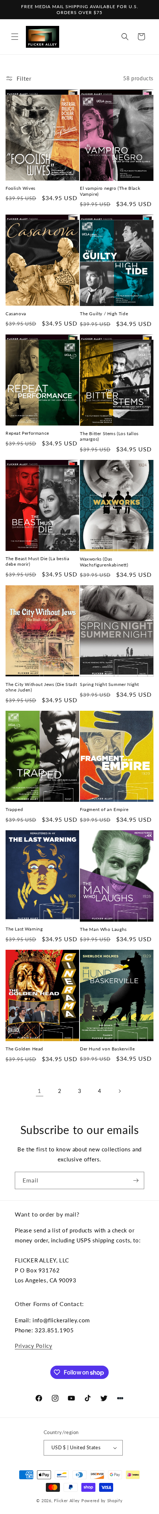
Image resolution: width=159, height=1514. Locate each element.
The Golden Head (24, 1049)
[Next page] (119, 1091)
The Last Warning (24, 929)
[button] (15, 36)
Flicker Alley (67, 1500)
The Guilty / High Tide (104, 313)
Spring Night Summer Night (109, 684)
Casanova (16, 313)
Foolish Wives (20, 188)
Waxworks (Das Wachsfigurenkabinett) (104, 562)
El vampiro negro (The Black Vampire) (110, 191)
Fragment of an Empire (104, 809)
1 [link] (39, 1090)
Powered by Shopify (102, 1500)
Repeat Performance (27, 433)
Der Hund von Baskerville (107, 1049)
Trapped (14, 809)
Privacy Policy (33, 1345)
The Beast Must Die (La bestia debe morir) (37, 561)
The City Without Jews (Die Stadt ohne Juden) (41, 687)
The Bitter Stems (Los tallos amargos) (109, 436)
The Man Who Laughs (103, 929)
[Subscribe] (136, 1180)
